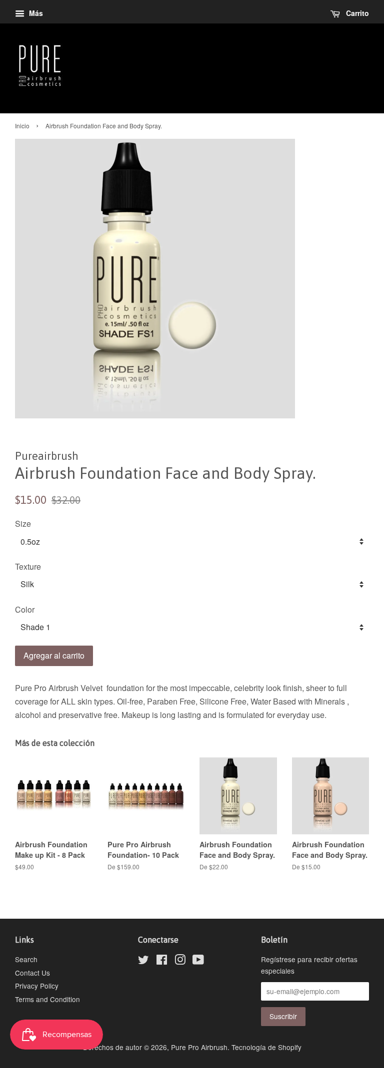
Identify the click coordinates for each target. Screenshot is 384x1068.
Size (23, 523)
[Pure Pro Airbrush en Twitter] (143, 961)
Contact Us (32, 973)
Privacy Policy (36, 986)
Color (24, 609)
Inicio (22, 125)
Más (35, 13)
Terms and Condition (47, 999)
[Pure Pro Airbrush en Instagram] (180, 961)
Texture (28, 566)
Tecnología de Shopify (267, 1047)
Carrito (356, 13)
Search (26, 959)
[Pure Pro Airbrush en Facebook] (162, 961)
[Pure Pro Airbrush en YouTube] (198, 961)
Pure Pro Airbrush (199, 1047)
